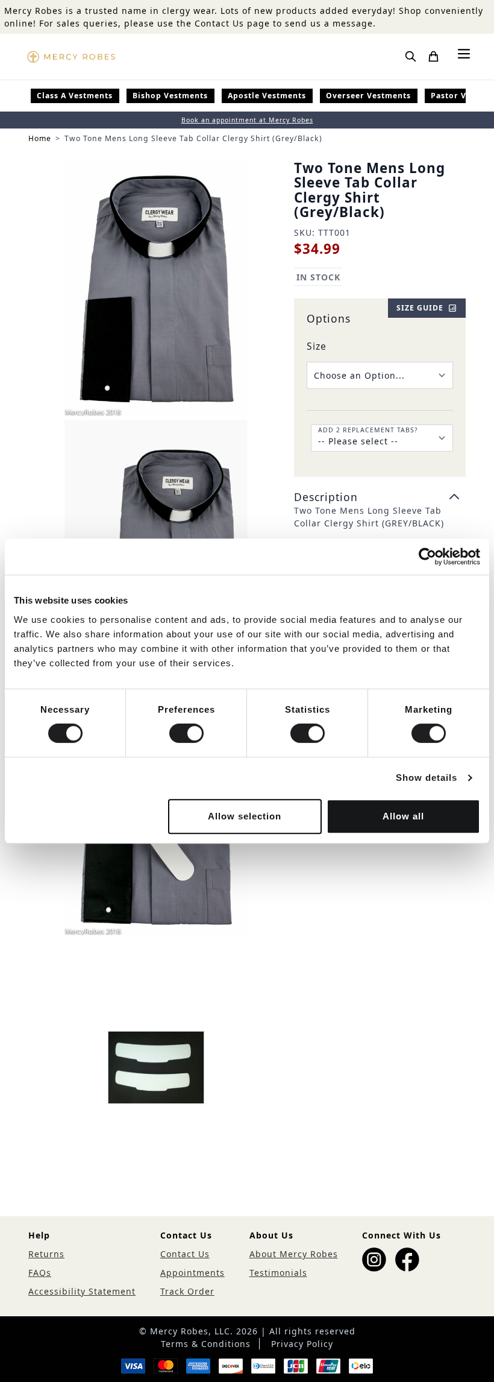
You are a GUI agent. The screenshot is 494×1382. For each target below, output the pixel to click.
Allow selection (244, 816)
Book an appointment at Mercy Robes (247, 120)
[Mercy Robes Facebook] (407, 1260)
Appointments (192, 1272)
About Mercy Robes (293, 1254)
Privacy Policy (302, 1343)
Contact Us (185, 1254)
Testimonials (278, 1272)
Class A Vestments (75, 95)
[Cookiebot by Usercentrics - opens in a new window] (427, 556)
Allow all (403, 816)
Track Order (187, 1291)
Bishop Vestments (170, 95)
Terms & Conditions (206, 1343)
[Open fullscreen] (156, 289)
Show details (426, 777)
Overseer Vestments (368, 95)
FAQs (39, 1272)
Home (39, 138)
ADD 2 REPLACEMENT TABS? (368, 430)
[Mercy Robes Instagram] (374, 1260)
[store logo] (71, 56)
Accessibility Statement (82, 1291)
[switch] (186, 733)
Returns (46, 1254)
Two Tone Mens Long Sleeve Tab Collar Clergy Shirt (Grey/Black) (193, 138)
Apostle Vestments (267, 95)
